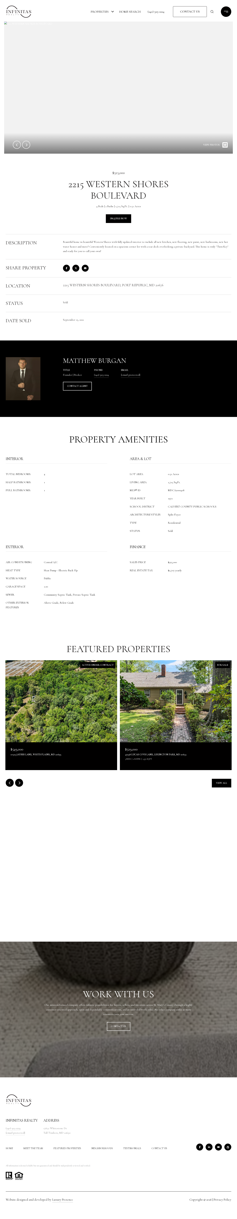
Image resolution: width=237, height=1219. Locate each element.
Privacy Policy (222, 1199)
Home (9, 1148)
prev (17, 145)
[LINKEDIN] (209, 1147)
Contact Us (159, 1148)
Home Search (130, 12)
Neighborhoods (102, 1148)
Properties (100, 12)
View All (221, 783)
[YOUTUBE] (218, 1147)
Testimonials (132, 1148)
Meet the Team (33, 1148)
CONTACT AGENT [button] (77, 386)
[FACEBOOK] (199, 1147)
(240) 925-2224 (156, 12)
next (26, 145)
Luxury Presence (62, 1199)
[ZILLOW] (227, 1147)
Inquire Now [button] (118, 218)
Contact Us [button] (190, 11)
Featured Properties (67, 1148)
